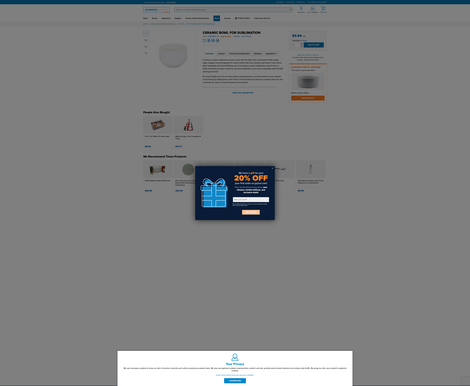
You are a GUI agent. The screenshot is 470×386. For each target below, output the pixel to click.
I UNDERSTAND (235, 381)
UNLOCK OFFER (250, 212)
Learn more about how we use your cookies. (235, 375)
